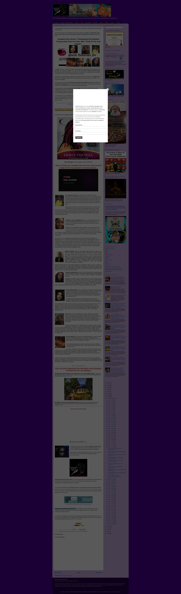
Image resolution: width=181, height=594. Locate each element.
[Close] (107, 89)
